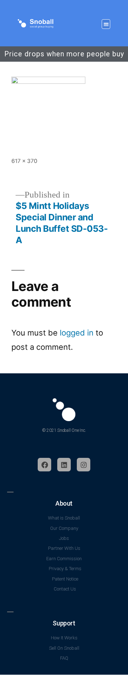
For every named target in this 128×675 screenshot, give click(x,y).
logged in (77, 332)
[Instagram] (83, 464)
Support (64, 623)
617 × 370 (24, 161)
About (64, 503)
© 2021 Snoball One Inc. (64, 430)
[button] (106, 24)
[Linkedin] (64, 464)
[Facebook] (44, 464)
